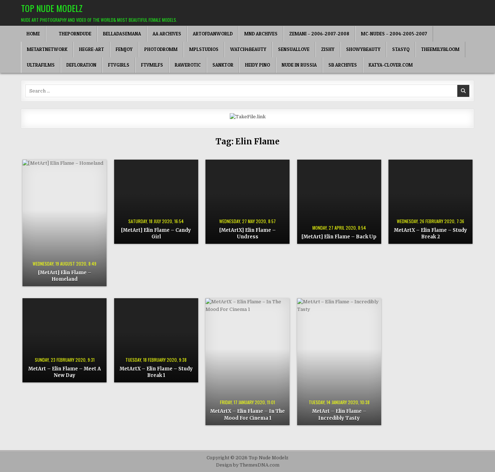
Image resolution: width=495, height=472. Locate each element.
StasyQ (400, 49)
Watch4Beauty (248, 49)
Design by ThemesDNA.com (247, 465)
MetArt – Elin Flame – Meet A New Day (64, 372)
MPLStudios (204, 49)
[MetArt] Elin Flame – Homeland (64, 276)
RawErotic (188, 65)
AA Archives (167, 34)
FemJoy (124, 49)
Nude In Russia (299, 65)
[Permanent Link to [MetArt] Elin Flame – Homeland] (64, 223)
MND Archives (261, 34)
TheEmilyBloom (440, 49)
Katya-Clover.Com (391, 65)
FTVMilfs (152, 65)
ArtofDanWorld (213, 34)
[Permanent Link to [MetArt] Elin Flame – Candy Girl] (156, 202)
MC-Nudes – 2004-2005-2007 (394, 34)
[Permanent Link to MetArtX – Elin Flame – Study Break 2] (430, 202)
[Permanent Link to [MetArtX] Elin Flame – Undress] (247, 202)
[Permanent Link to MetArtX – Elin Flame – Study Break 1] (156, 340)
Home (33, 34)
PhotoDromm (161, 49)
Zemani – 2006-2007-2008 (319, 34)
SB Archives (342, 65)
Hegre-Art (91, 49)
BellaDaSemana (122, 34)
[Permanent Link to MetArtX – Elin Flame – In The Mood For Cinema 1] (247, 361)
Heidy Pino (257, 65)
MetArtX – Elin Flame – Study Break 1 (156, 372)
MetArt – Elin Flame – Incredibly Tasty (339, 414)
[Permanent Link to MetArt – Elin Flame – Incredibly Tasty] (339, 361)
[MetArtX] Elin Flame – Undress (247, 233)
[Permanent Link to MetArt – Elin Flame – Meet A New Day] (64, 340)
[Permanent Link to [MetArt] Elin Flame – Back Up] (339, 202)
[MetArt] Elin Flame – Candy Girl (156, 233)
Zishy (327, 49)
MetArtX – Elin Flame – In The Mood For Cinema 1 (247, 414)
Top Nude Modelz (52, 8)
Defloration (81, 65)
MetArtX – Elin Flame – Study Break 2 (430, 233)
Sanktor (222, 65)
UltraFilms (41, 65)
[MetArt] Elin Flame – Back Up (339, 237)
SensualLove (293, 49)
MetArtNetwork (47, 49)
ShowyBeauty (363, 49)
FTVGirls (118, 65)
